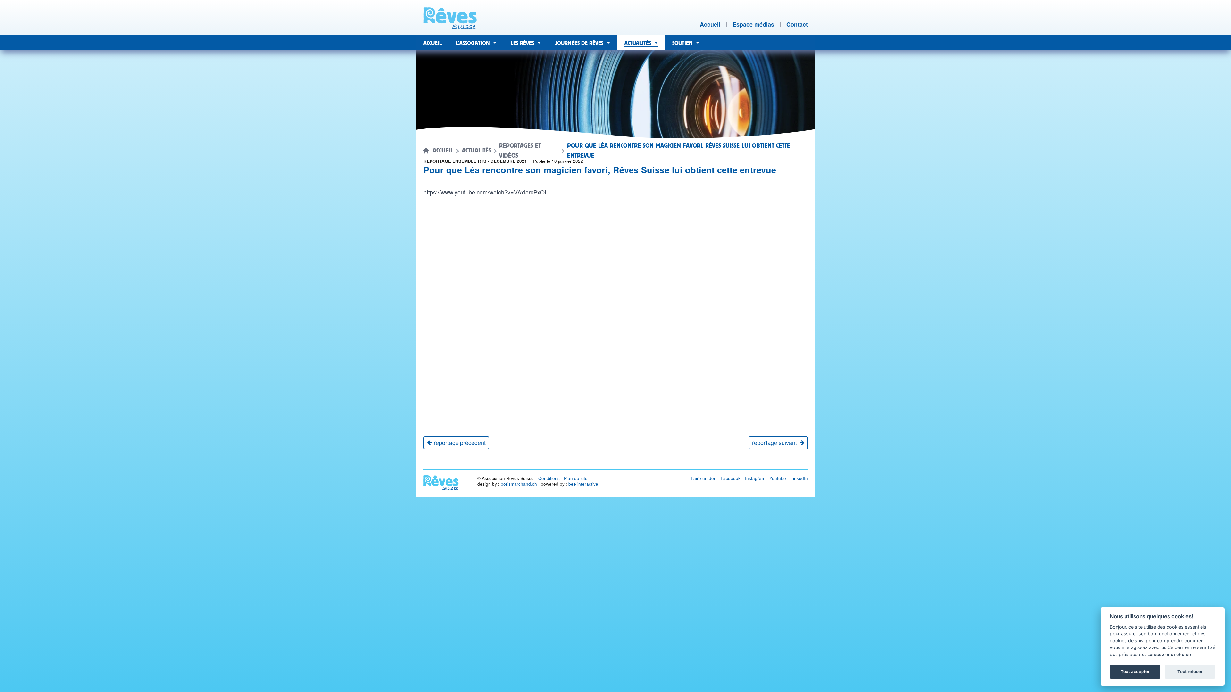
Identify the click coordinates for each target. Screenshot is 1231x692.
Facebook (731, 478)
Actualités (476, 150)
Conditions (549, 478)
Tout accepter (1135, 671)
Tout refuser (1189, 671)
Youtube (777, 478)
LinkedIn (799, 478)
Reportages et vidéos (520, 151)
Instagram (755, 478)
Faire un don (703, 478)
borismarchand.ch (519, 484)
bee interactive (583, 484)
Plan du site (576, 478)
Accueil (443, 150)
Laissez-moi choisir (1169, 654)
